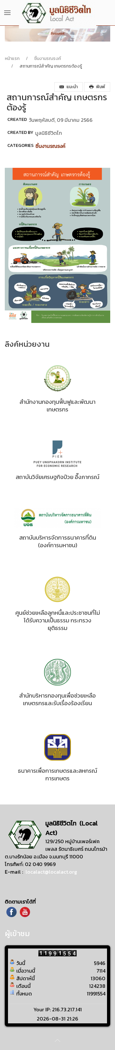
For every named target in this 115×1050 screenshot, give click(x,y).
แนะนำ (72, 86)
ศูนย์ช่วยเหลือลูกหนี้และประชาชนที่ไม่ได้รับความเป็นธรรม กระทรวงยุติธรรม (57, 620)
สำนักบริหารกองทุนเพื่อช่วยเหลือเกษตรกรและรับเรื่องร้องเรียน (57, 699)
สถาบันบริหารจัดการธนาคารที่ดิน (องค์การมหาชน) (57, 541)
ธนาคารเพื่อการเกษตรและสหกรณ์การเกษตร (57, 774)
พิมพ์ (100, 86)
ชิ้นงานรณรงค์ (47, 58)
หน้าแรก (12, 58)
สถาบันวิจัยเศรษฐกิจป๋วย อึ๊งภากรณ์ (57, 477)
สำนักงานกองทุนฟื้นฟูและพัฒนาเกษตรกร (57, 405)
